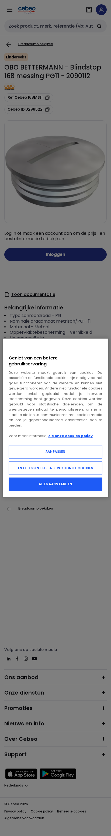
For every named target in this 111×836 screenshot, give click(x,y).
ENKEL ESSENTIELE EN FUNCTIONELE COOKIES (55, 468)
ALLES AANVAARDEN (55, 484)
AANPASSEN (55, 452)
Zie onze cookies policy (70, 435)
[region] (55, 418)
